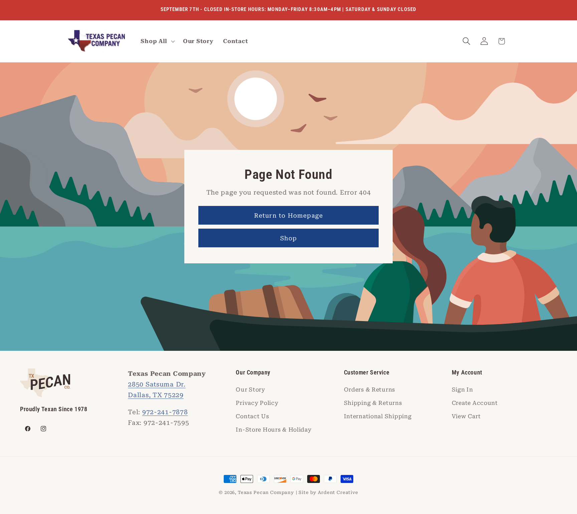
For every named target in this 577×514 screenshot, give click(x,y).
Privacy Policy (257, 403)
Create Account (475, 403)
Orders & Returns (369, 389)
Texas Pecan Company (266, 492)
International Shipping (378, 416)
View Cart (466, 416)
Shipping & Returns (373, 403)
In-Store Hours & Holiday (273, 429)
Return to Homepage (288, 215)
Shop (288, 238)
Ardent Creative (338, 492)
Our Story (250, 389)
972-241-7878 (165, 412)
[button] (157, 41)
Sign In (462, 389)
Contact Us (252, 416)
